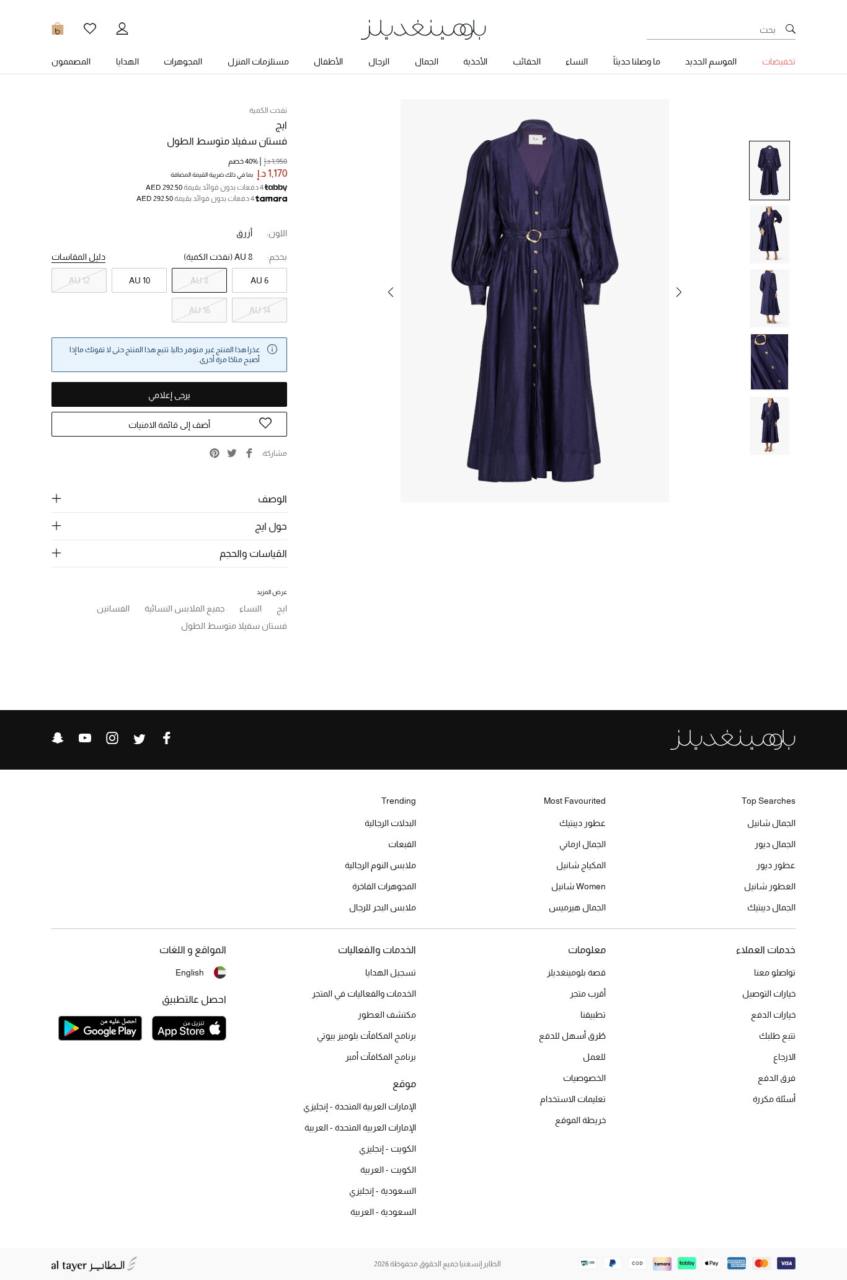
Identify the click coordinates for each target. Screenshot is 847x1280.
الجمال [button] (426, 61)
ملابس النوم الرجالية (380, 865)
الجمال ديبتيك (771, 907)
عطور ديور (776, 865)
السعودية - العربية (383, 1212)
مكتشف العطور (387, 1015)
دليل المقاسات (78, 257)
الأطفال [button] (328, 61)
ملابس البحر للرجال (382, 907)
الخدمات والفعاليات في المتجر (364, 993)
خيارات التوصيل (769, 993)
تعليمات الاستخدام (573, 1099)
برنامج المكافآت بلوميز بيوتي (366, 1036)
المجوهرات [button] (183, 61)
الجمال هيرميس (577, 907)
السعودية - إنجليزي (382, 1191)
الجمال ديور (775, 844)
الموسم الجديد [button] (711, 61)
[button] (679, 292)
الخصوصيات (584, 1078)
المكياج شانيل (581, 865)
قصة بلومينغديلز (576, 972)
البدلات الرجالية (390, 823)
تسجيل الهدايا (390, 972)
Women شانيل (578, 886)
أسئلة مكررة (774, 1099)
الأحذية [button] (475, 61)
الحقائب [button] (527, 61)
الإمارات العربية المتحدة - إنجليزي (359, 1106)
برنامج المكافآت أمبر (380, 1057)
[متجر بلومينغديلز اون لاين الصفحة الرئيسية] (423, 29)
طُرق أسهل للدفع (572, 1036)
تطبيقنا (593, 1015)
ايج (281, 125)
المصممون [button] (71, 61)
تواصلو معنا (775, 972)
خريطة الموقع (580, 1120)
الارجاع (784, 1057)
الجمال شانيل (771, 823)
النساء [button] (576, 61)
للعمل (594, 1057)
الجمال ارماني (582, 844)
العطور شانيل (770, 886)
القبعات (402, 844)
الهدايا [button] (127, 61)
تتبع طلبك (777, 1036)
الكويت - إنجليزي (387, 1148)
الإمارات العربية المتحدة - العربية (360, 1127)
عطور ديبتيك (582, 823)
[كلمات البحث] (791, 30)
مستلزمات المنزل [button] (258, 61)
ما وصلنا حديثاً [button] (636, 61)
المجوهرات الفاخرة (384, 886)
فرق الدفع (777, 1078)
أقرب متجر (588, 993)
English (189, 972)
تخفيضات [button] (779, 61)
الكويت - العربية (388, 1170)
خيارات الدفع (773, 1015)
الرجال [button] (378, 61)
